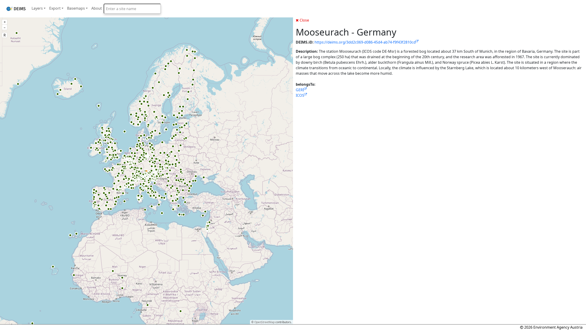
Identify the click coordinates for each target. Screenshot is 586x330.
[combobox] (132, 9)
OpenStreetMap (264, 322)
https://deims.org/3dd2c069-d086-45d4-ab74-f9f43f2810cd (365, 42)
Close (304, 20)
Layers (37, 8)
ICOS (300, 95)
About (96, 8)
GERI (300, 89)
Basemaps (76, 8)
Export (55, 8)
